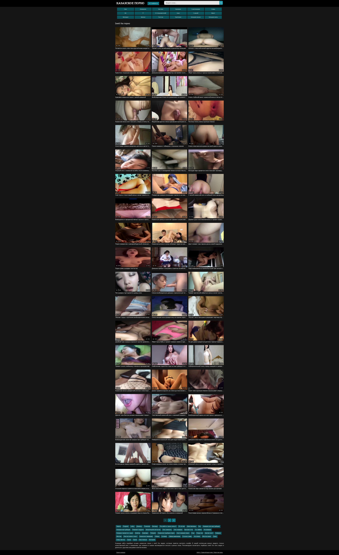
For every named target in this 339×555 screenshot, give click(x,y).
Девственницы (191, 526)
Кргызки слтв (188, 530)
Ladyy (132, 526)
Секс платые (143, 540)
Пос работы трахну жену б (168, 526)
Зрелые (143, 17)
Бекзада (154, 526)
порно (130, 3)
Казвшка (218, 533)
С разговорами (195, 9)
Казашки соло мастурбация (211, 526)
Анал (178, 13)
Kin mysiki (152, 540)
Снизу (215, 536)
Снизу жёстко (121, 540)
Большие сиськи (195, 17)
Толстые (160, 17)
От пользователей (160, 13)
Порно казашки (120, 552)
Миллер (119, 536)
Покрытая (200, 533)
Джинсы (139, 526)
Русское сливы (187, 536)
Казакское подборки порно (166, 533)
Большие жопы (213, 17)
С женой (195, 13)
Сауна (135, 540)
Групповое (178, 17)
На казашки (207, 530)
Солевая (164, 536)
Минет (213, 13)
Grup (192, 533)
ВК (125, 13)
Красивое (178, 9)
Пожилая (147, 526)
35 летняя (182, 526)
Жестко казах (206, 536)
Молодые (125, 17)
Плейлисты (154, 3)
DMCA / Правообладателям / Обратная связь (210, 552)
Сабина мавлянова (174, 536)
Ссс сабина (198, 530)
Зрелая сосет (209, 533)
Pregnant (125, 526)
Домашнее (143, 9)
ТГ (143, 13)
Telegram (153, 533)
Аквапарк (145, 533)
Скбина (157, 536)
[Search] (221, 3)
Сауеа (129, 540)
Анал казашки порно (183, 533)
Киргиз (119, 526)
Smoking (137, 533)
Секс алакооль (167, 530)
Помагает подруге (138, 530)
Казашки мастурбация (123, 530)
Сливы (213, 9)
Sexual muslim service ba (153, 530)
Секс (125, 9)
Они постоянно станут (130, 536)
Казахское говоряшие (146, 536)
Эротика (160, 9)
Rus (199, 526)
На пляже (197, 536)
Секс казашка (178, 530)
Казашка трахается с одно (125, 533)
